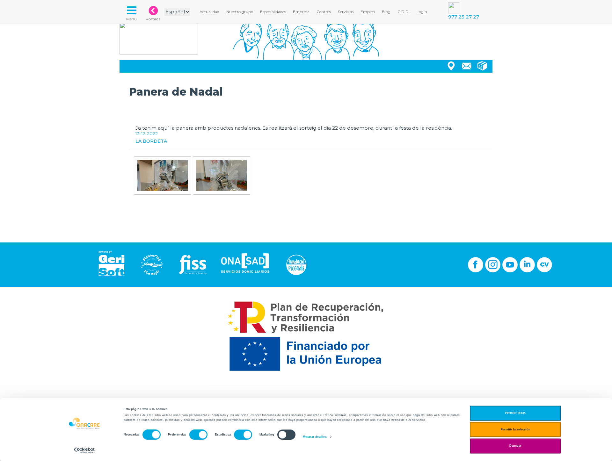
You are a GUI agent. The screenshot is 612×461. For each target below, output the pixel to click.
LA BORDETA (151, 141)
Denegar (515, 446)
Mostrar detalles (315, 436)
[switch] (198, 435)
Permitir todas (515, 413)
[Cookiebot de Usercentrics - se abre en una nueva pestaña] (85, 450)
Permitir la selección (515, 429)
